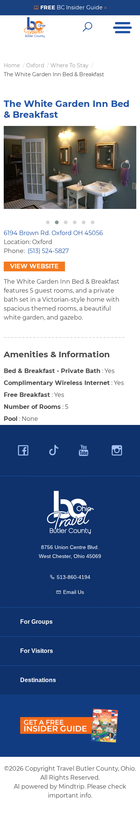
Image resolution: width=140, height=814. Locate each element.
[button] (47, 222)
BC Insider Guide (73, 7)
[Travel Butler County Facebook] (23, 450)
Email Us (73, 592)
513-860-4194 (73, 577)
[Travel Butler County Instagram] (116, 450)
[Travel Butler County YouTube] (84, 450)
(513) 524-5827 (48, 251)
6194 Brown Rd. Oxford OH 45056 (53, 233)
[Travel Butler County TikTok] (54, 447)
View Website (34, 266)
